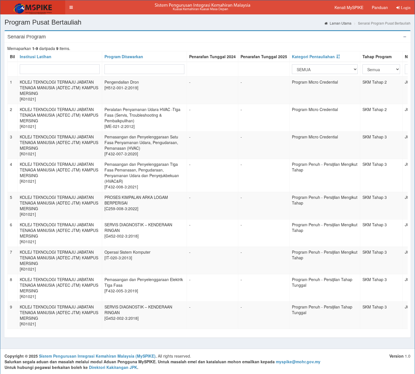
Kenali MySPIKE (349, 7)
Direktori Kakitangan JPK (113, 367)
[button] (71, 7)
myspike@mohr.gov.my (298, 361)
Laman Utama (340, 23)
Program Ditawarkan (123, 56)
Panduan (380, 7)
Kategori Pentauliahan (313, 56)
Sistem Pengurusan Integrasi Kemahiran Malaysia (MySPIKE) (97, 356)
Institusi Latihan (35, 56)
